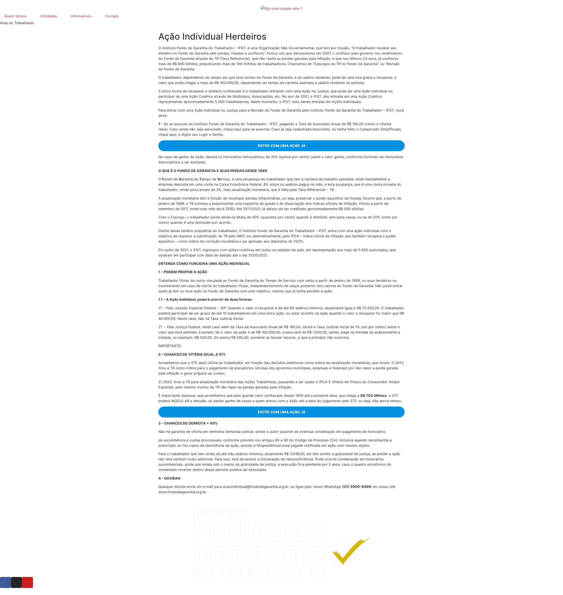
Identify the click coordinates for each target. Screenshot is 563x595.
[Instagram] (16, 582)
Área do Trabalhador (17, 23)
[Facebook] (5, 582)
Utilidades (48, 16)
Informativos (81, 16)
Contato (112, 16)
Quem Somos (15, 16)
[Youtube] (27, 582)
